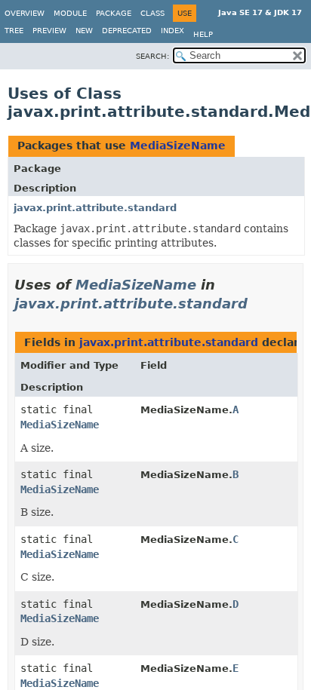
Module (70, 13)
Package (113, 13)
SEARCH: (152, 56)
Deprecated (127, 30)
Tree (14, 30)
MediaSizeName (178, 146)
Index (172, 30)
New (84, 30)
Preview (49, 30)
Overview (25, 13)
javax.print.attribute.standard (95, 207)
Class (152, 13)
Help (203, 34)
